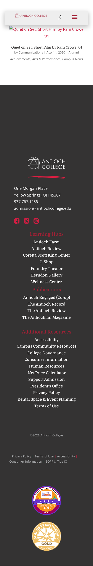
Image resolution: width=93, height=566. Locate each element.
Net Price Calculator (47, 373)
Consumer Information (46, 359)
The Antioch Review (46, 311)
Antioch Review (46, 249)
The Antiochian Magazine (46, 317)
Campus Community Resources (47, 346)
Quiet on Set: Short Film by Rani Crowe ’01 (46, 47)
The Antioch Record (46, 304)
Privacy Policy (46, 392)
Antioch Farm (46, 242)
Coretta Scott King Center (46, 255)
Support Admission (46, 379)
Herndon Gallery (46, 275)
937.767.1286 (26, 201)
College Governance (46, 353)
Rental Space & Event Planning (47, 399)
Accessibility (46, 340)
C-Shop (46, 262)
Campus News (72, 59)
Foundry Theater (47, 269)
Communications (31, 52)
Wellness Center (46, 282)
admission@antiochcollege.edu (42, 208)
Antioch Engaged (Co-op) (46, 297)
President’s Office (46, 386)
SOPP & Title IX (56, 461)
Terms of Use (46, 406)
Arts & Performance (46, 59)
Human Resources (46, 366)
